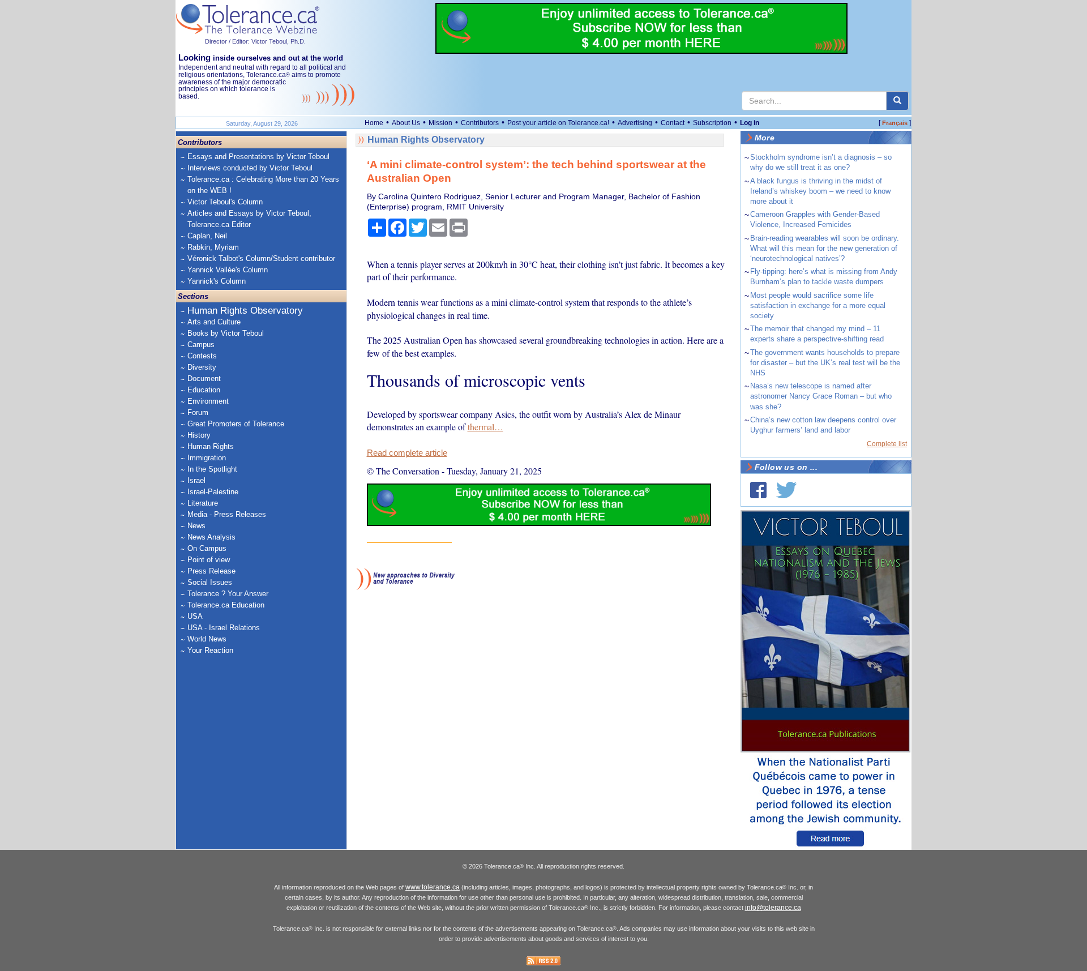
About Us (406, 123)
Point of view (208, 559)
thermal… (485, 427)
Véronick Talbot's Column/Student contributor (261, 258)
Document (204, 378)
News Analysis (211, 537)
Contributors (480, 123)
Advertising (635, 123)
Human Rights (210, 446)
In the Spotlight (212, 469)
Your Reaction (210, 650)
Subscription (712, 123)
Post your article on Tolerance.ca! (558, 123)
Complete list (887, 444)
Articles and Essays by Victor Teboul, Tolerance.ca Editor (249, 219)
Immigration (206, 458)
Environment (208, 401)
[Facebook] (758, 490)
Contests (202, 356)
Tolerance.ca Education (225, 605)
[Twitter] (786, 490)
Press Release (211, 571)
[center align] (897, 100)
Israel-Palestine (212, 491)
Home (374, 123)
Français (895, 122)
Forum (197, 412)
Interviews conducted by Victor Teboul (250, 168)
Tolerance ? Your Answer (227, 593)
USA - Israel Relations (223, 627)
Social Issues (209, 582)
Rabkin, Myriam (213, 247)
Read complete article (407, 452)
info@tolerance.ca (773, 908)
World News (206, 639)
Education (203, 390)
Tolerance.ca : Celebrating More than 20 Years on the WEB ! (263, 185)
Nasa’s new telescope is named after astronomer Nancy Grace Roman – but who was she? (821, 396)
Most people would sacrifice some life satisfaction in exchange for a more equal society (817, 305)
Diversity (201, 367)
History (199, 435)
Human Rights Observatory (245, 310)
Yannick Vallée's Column (227, 270)
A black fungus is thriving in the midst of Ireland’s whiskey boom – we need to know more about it (820, 191)
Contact (672, 123)
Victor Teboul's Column (225, 202)
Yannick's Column (216, 281)
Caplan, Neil (207, 236)
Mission (440, 123)
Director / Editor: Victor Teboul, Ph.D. (255, 41)
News (196, 525)
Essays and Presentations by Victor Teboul (258, 156)
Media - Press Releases (226, 514)
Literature (202, 503)
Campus (201, 344)
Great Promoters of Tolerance (235, 424)
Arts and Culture (214, 322)
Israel (196, 480)
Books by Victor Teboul (225, 333)
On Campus (206, 548)
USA (195, 616)
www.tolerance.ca (432, 887)
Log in (749, 123)
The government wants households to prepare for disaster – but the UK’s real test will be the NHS (825, 362)
